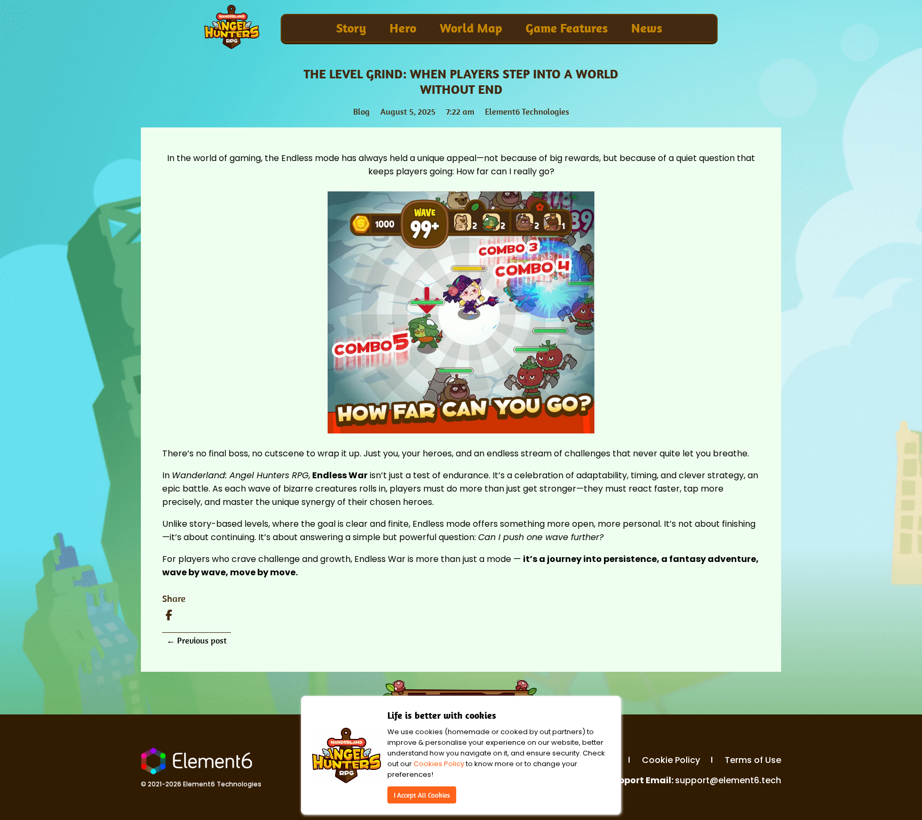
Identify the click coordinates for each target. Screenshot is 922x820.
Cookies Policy (439, 764)
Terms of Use (753, 760)
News (646, 28)
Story (351, 28)
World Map (471, 28)
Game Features (567, 28)
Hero (403, 28)
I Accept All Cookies (422, 795)
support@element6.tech (728, 780)
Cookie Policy (671, 760)
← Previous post (196, 640)
